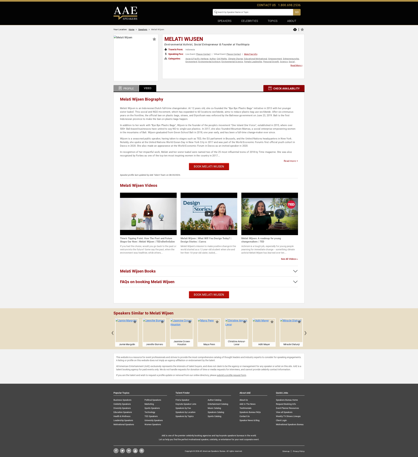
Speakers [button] (224, 21)
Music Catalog (214, 408)
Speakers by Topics (185, 416)
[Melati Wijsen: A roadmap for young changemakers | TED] (269, 213)
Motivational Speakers (123, 424)
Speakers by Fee (183, 408)
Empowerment (275, 58)
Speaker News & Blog (249, 420)
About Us (244, 400)
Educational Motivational (255, 58)
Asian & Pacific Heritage (197, 58)
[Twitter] (122, 452)
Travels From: (175, 49)
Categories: (174, 58)
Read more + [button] (291, 161)
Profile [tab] (128, 88)
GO (297, 12)
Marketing (149, 404)
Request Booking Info (286, 404)
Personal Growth (271, 61)
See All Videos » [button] (289, 259)
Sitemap (285, 451)
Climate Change (235, 58)
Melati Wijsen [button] (183, 39)
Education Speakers (122, 412)
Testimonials (245, 408)
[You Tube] (135, 452)
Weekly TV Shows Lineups (288, 416)
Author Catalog (214, 400)
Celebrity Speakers (122, 404)
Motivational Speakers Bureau (290, 424)
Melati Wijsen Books (138, 271)
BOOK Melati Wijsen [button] (209, 166)
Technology (150, 412)
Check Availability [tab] (286, 88)
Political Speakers (153, 400)
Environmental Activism (209, 61)
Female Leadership (253, 61)
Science (284, 61)
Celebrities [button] (249, 21)
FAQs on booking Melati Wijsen (147, 282)
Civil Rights (222, 58)
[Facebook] (116, 452)
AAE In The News (248, 404)
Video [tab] (147, 88)
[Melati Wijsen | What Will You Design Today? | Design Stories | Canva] (209, 213)
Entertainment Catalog (218, 404)
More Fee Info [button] (250, 54)
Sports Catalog (214, 416)
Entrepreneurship (291, 58)
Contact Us (245, 416)
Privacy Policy (299, 451)
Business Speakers (122, 400)
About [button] (291, 21)
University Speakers (154, 420)
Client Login (281, 420)
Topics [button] (272, 21)
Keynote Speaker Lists (186, 404)
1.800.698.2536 (289, 5)
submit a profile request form (231, 375)
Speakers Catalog (216, 412)
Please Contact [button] (203, 54)
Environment (191, 61)
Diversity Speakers (122, 408)
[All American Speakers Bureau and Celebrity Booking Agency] (125, 13)
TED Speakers (151, 416)
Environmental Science (232, 61)
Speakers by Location (185, 412)
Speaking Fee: (176, 54)
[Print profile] (295, 30)
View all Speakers (284, 412)
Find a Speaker (182, 400)
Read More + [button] (296, 65)
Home (131, 29)
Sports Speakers (152, 408)
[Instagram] (141, 452)
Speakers (142, 29)
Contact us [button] (266, 5)
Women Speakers (153, 424)
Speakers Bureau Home (287, 400)
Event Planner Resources (287, 408)
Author (212, 58)
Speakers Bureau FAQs (250, 412)
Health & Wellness (121, 416)
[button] (112, 332)
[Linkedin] (128, 452)
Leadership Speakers (123, 420)
